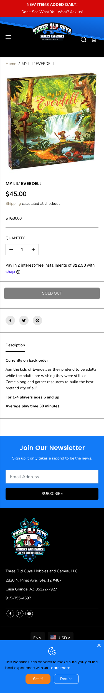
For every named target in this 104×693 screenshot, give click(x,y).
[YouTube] (29, 613)
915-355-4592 (18, 598)
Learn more (60, 667)
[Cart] (93, 40)
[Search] (83, 40)
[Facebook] (10, 320)
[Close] (99, 645)
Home (11, 63)
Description (15, 345)
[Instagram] (19, 613)
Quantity (15, 238)
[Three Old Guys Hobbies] (52, 39)
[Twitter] (24, 320)
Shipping (13, 203)
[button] (9, 37)
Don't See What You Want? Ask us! (52, 11)
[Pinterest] (37, 320)
